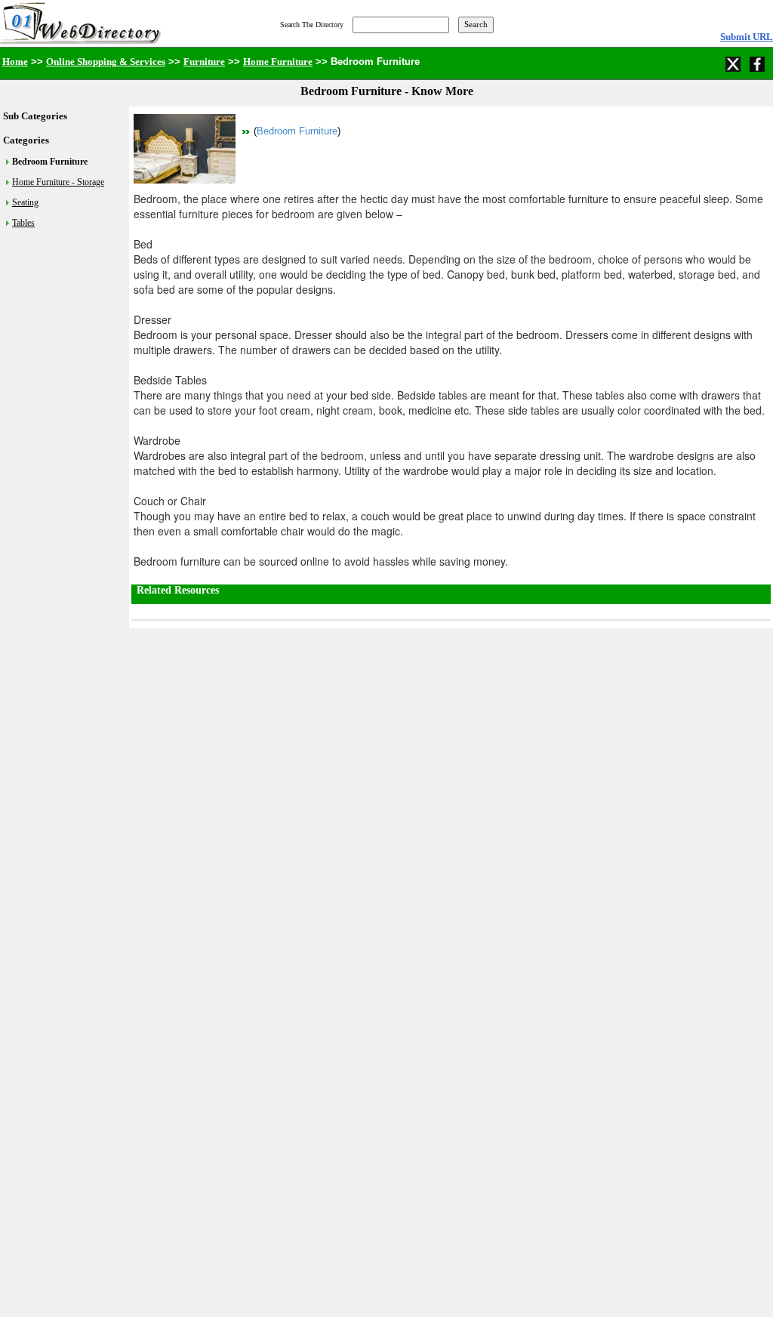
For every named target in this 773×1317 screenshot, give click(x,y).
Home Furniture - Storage (58, 182)
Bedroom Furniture (297, 131)
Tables (23, 222)
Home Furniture (278, 61)
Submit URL (746, 36)
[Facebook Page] (759, 62)
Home (15, 61)
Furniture (204, 61)
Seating (25, 202)
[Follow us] (734, 62)
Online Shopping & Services (105, 61)
